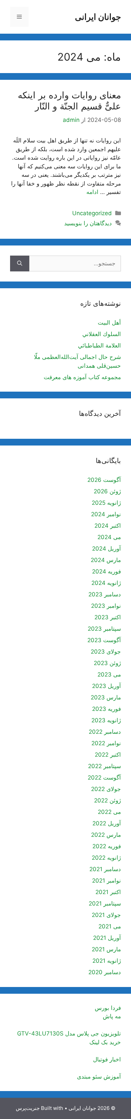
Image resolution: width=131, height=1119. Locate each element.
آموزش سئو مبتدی (99, 1076)
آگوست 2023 (104, 640)
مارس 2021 (106, 949)
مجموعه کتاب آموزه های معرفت (82, 377)
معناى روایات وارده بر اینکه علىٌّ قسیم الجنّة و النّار (69, 100)
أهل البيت (109, 322)
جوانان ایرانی (98, 17)
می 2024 (109, 537)
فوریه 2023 (106, 708)
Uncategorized (92, 213)
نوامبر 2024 (106, 514)
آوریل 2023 (106, 686)
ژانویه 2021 (106, 960)
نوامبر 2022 (106, 743)
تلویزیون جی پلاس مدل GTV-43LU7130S (69, 1033)
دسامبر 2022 (105, 731)
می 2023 (109, 674)
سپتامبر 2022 (104, 766)
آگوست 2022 (104, 777)
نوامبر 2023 (106, 605)
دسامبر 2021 (105, 869)
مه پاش (112, 1016)
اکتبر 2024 (107, 525)
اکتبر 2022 (108, 754)
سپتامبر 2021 (105, 903)
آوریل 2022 (106, 823)
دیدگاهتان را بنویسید (88, 223)
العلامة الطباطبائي (99, 345)
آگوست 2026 (104, 479)
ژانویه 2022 (106, 857)
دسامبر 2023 (104, 594)
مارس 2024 (106, 560)
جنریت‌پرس (28, 1108)
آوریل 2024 (106, 548)
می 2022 (109, 812)
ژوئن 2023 (107, 663)
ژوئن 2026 (107, 491)
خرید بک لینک (105, 1042)
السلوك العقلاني (101, 334)
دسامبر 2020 (104, 972)
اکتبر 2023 (107, 617)
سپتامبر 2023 (104, 628)
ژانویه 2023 (106, 720)
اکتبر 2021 (108, 892)
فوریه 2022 (106, 846)
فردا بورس (108, 1008)
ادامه (92, 192)
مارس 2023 (106, 697)
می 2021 (109, 926)
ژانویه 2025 (106, 502)
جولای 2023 (106, 651)
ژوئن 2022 (107, 800)
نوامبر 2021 (106, 880)
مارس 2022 (106, 834)
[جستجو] (19, 264)
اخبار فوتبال (107, 1059)
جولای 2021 (106, 915)
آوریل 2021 (107, 937)
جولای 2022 (106, 789)
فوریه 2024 (106, 571)
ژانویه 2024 (106, 583)
